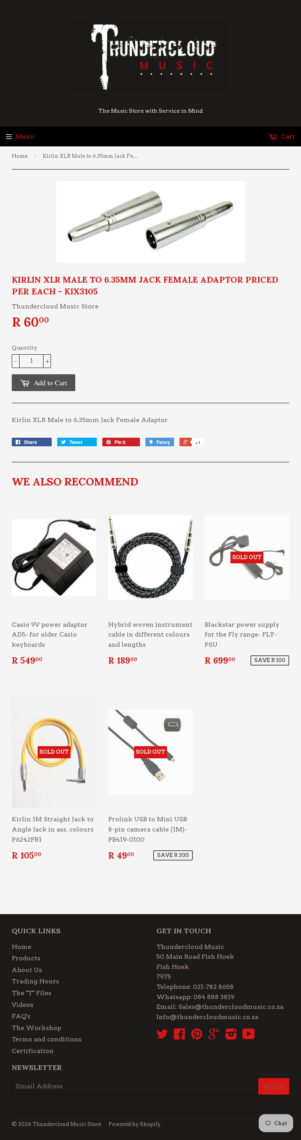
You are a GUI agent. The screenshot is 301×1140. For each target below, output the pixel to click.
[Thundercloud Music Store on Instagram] (231, 1036)
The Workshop (36, 1028)
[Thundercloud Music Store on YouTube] (249, 1036)
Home (19, 156)
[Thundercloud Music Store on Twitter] (162, 1036)
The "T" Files (31, 993)
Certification (33, 1051)
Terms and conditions (47, 1039)
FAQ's (21, 1016)
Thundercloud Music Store (67, 1124)
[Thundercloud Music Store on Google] (214, 1036)
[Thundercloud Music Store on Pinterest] (197, 1036)
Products (26, 958)
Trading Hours (35, 981)
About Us (27, 970)
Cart (287, 136)
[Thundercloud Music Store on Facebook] (179, 1036)
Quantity (24, 348)
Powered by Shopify (135, 1124)
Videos (22, 1004)
